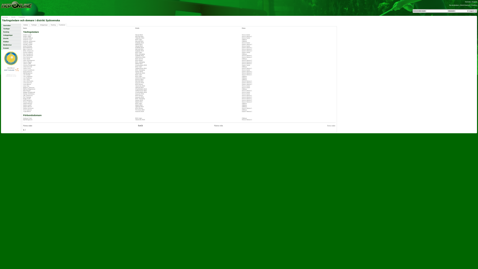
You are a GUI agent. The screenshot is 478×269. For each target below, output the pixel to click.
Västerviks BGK (140, 73)
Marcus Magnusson (29, 89)
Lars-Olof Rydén (28, 81)
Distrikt (13, 17)
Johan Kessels (27, 66)
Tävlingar (6, 29)
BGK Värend (139, 59)
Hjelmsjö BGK (139, 87)
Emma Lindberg (28, 52)
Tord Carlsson (27, 110)
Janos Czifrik (27, 63)
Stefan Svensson (28, 108)
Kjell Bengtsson (27, 73)
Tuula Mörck (27, 111)
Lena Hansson (27, 82)
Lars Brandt (26, 74)
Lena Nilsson (27, 84)
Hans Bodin (26, 59)
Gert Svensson (27, 57)
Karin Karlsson (27, 71)
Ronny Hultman (27, 102)
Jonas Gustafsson (28, 70)
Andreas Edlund (28, 38)
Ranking (6, 32)
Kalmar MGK (139, 71)
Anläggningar (8, 35)
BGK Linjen (138, 39)
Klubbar (6, 42)
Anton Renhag (27, 46)
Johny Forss (27, 68)
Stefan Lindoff (27, 105)
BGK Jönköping (140, 54)
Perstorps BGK (140, 110)
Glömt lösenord (465, 5)
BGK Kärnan (139, 84)
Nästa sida (218, 126)
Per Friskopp (27, 97)
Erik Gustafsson (28, 54)
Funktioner (22, 17)
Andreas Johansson (29, 41)
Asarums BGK (139, 82)
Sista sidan (331, 126)
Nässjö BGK (139, 35)
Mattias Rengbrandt (29, 92)
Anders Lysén (27, 35)
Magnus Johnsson (28, 87)
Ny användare (454, 5)
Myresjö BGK (139, 36)
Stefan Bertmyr (27, 103)
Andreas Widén (27, 43)
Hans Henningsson (29, 60)
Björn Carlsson (27, 49)
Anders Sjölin (27, 36)
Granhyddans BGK (141, 65)
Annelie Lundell (27, 44)
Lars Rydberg (27, 78)
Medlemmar (7, 45)
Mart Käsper (27, 90)
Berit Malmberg (27, 47)
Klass (243, 28)
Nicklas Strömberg (28, 94)
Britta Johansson (28, 51)
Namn (25, 28)
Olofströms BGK (140, 57)
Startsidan (5, 17)
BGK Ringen (139, 60)
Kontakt (6, 48)
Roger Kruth (26, 98)
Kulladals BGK (139, 43)
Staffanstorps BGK (141, 68)
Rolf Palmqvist (27, 100)
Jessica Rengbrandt (29, 65)
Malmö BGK (139, 44)
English (474, 2)
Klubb (137, 28)
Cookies (474, 5)
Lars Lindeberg (27, 76)
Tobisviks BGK (139, 38)
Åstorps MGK (139, 79)
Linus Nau (26, 86)
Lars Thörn (26, 79)
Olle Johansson (28, 95)
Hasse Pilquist (27, 62)
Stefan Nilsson (27, 106)
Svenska (468, 2)
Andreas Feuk (27, 39)
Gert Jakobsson (28, 55)
